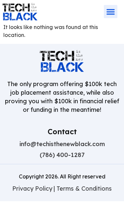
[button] (110, 11)
